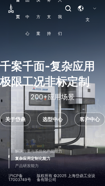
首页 (18, 8)
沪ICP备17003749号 (19, 178)
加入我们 (60, 8)
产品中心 (27, 8)
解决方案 (38, 8)
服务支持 (49, 8)
